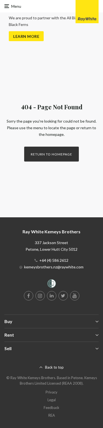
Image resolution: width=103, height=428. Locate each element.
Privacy (51, 392)
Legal (52, 400)
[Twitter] (63, 295)
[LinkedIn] (51, 295)
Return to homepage (51, 154)
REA (51, 415)
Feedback (51, 407)
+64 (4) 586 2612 (53, 260)
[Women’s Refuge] (51, 284)
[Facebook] (28, 295)
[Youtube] (74, 295)
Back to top (54, 367)
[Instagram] (40, 295)
